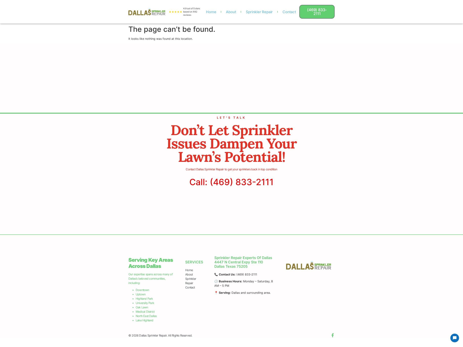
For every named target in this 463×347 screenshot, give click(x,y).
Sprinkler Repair (259, 12)
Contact (289, 12)
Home (211, 12)
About (231, 12)
